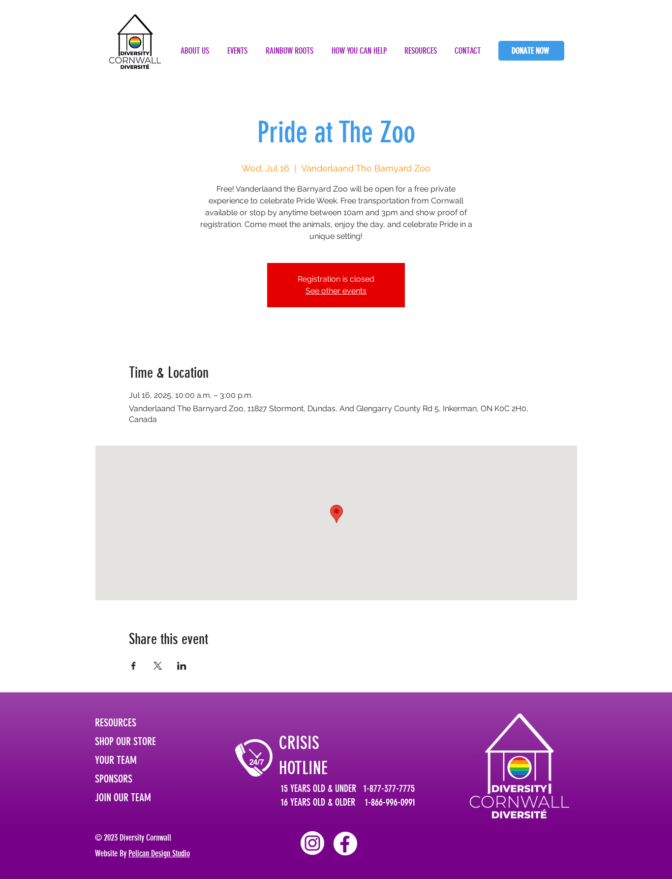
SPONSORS (113, 778)
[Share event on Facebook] (133, 666)
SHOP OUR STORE (125, 741)
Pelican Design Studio (159, 853)
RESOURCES (115, 722)
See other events (336, 290)
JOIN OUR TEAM (123, 797)
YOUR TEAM (116, 760)
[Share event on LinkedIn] (181, 666)
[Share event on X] (157, 666)
